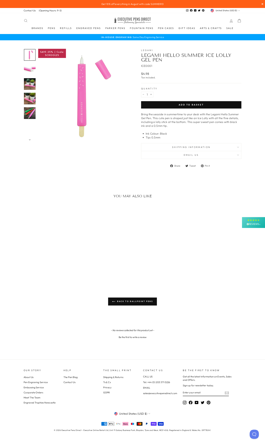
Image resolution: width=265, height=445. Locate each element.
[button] (132, 337)
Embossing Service (34, 387)
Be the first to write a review (132, 337)
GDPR (106, 392)
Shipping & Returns (113, 377)
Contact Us (30, 10)
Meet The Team (32, 397)
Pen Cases (166, 28)
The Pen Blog (70, 377)
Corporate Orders (33, 392)
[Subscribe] (227, 393)
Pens (51, 28)
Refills (66, 28)
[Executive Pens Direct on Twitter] (202, 402)
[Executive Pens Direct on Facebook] (190, 402)
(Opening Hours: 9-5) (50, 10)
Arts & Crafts (211, 28)
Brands (37, 28)
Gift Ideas (187, 28)
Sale (230, 28)
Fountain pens (141, 28)
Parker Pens (115, 28)
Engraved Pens (88, 28)
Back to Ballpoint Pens (134, 301)
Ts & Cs (107, 382)
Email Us (191, 155)
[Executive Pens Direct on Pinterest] (208, 402)
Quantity (149, 88)
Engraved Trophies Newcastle (40, 402)
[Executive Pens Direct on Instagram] (184, 402)
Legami (147, 50)
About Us (29, 377)
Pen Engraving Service (36, 382)
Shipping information (191, 147)
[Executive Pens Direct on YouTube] (196, 402)
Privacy (107, 387)
